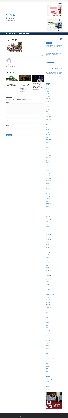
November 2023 (48, 140)
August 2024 (48, 126)
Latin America (48, 340)
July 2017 (47, 265)
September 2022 (48, 163)
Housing (47, 332)
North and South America (50, 358)
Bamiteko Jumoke (49, 75)
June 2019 (47, 227)
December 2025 (48, 99)
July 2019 (47, 226)
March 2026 (48, 94)
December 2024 (48, 119)
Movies (47, 353)
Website (7, 125)
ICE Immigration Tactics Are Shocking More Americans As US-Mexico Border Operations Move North (25, 86)
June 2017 (47, 267)
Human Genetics (48, 333)
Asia (46, 286)
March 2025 (48, 114)
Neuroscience (48, 355)
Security (47, 369)
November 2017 (48, 259)
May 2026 (47, 91)
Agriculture (48, 279)
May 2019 (47, 229)
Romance (47, 368)
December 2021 (48, 178)
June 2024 (47, 129)
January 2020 (48, 216)
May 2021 (47, 190)
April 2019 (47, 231)
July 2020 (47, 206)
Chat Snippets (48, 297)
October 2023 (48, 142)
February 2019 (48, 234)
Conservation (48, 302)
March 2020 (48, 213)
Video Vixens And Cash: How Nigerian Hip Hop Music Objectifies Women (37, 85)
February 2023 (48, 155)
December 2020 (48, 198)
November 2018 (48, 239)
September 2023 (48, 144)
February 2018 (48, 254)
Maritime (47, 345)
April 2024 (47, 132)
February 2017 (48, 270)
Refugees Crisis (48, 364)
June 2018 (47, 247)
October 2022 (48, 162)
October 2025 (48, 103)
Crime (47, 305)
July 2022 (47, 167)
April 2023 (47, 152)
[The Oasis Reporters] (7, 34)
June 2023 (47, 149)
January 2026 (48, 98)
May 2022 (47, 170)
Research (47, 366)
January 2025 (48, 117)
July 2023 (47, 147)
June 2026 (47, 90)
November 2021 (48, 180)
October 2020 (48, 201)
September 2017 (48, 262)
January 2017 (48, 272)
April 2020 (47, 211)
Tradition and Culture (49, 379)
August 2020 (48, 204)
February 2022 (48, 175)
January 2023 (48, 157)
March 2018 (48, 252)
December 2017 (48, 257)
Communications (48, 300)
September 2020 (48, 203)
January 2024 (48, 137)
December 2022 (48, 158)
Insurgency (47, 335)
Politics (15, 33)
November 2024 (48, 121)
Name (7, 115)
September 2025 (48, 104)
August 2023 (48, 145)
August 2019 (48, 224)
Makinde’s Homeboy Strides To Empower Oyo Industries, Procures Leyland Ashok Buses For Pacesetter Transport (54, 76)
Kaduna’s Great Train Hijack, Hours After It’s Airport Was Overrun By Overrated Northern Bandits (54, 79)
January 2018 (48, 255)
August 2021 (48, 185)
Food (46, 323)
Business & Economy (49, 292)
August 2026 (48, 86)
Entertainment (22, 33)
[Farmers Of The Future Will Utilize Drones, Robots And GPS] (12, 75)
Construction (48, 304)
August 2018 (48, 244)
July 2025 (47, 108)
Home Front (48, 330)
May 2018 (47, 249)
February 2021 (48, 195)
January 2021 (48, 196)
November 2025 (48, 101)
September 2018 (48, 242)
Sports (27, 33)
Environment (48, 315)
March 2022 (48, 173)
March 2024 (48, 134)
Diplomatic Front (48, 307)
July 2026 (47, 88)
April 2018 (47, 250)
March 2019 (48, 232)
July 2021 (47, 186)
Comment (8, 102)
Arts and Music (48, 284)
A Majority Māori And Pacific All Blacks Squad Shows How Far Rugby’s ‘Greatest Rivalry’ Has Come (18, 1)
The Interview (48, 378)
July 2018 (47, 245)
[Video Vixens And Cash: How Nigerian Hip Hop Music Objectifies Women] (38, 75)
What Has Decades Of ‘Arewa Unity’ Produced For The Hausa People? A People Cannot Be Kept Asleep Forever (54, 58)
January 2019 (48, 236)
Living (47, 343)
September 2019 (48, 222)
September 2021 (48, 183)
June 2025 (47, 109)
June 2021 (47, 188)
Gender (47, 325)
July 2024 (47, 127)
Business (47, 291)
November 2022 (48, 160)
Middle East (48, 348)
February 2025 (48, 116)
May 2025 (47, 111)
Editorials (11, 33)
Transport (47, 381)
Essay (47, 317)
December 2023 (48, 139)
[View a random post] (61, 34)
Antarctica (47, 282)
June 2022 (47, 168)
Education (47, 310)
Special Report (48, 373)
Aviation (47, 287)
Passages (47, 361)
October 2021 (48, 181)
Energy (47, 312)
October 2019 (48, 221)
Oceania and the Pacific (50, 360)
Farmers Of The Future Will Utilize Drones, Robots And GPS (11, 85)
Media (47, 346)
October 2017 (48, 260)
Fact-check (47, 322)
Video (47, 384)
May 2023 (47, 150)
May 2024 (47, 131)
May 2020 (47, 209)
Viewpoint (47, 386)
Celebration (48, 296)
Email (7, 120)
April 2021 (47, 191)
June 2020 (47, 208)
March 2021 (48, 193)
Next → (42, 55)
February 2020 (48, 214)
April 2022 (47, 172)
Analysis (47, 281)
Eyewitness (47, 320)
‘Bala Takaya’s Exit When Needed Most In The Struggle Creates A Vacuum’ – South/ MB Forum (54, 69)
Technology (48, 376)
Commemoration (48, 299)
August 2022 (48, 165)
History (47, 328)
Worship (47, 389)
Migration (47, 350)
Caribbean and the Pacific (50, 294)
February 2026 (48, 96)
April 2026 (47, 93)
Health (47, 327)
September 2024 (48, 124)
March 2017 (48, 268)
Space (47, 371)
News (47, 356)
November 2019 (48, 219)
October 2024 (48, 122)
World (47, 387)
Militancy (47, 351)
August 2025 (48, 106)
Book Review (48, 289)
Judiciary (47, 337)
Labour (47, 338)
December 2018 (48, 237)
